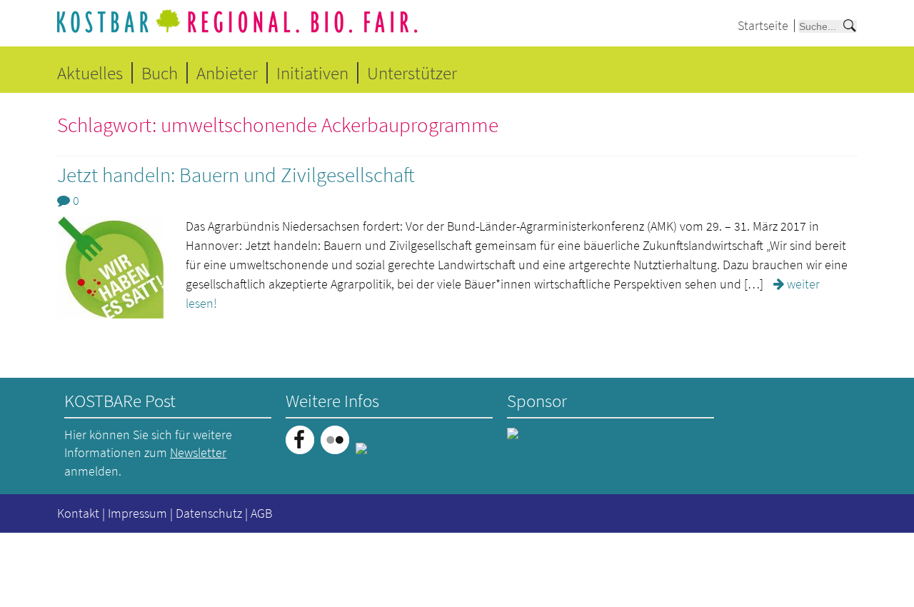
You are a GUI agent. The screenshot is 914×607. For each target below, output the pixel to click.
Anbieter (227, 73)
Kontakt (78, 513)
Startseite (763, 25)
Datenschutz (209, 513)
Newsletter (198, 452)
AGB (261, 513)
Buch (159, 73)
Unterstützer (412, 73)
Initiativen (312, 73)
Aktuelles (90, 73)
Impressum (137, 513)
